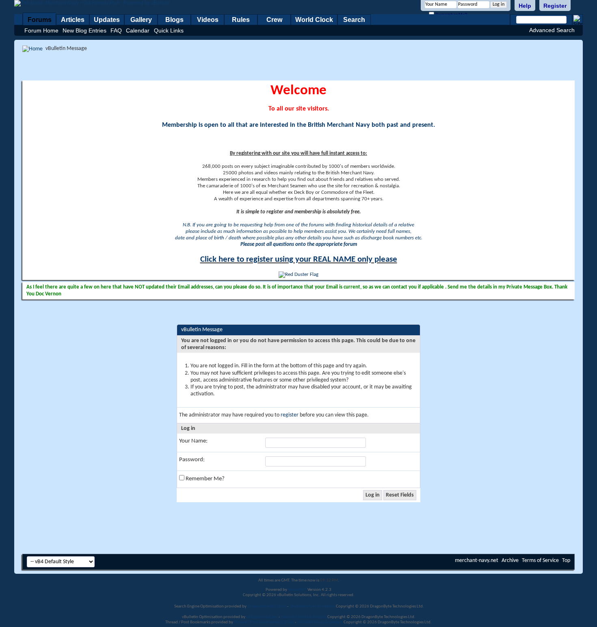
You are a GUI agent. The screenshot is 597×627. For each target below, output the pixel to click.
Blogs (174, 19)
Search (354, 19)
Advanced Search (552, 30)
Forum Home (41, 30)
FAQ (116, 30)
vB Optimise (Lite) (262, 617)
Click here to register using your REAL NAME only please (298, 259)
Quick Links (169, 30)
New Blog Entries (84, 30)
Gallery (141, 19)
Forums (40, 19)
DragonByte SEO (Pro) (266, 606)
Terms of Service (540, 561)
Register (555, 5)
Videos (207, 19)
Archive (510, 561)
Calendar (137, 30)
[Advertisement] (298, 66)
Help (525, 5)
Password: (192, 460)
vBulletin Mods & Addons (312, 606)
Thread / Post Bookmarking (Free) (264, 622)
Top (566, 561)
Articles (72, 19)
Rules (241, 19)
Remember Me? (204, 479)
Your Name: (193, 441)
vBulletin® (297, 590)
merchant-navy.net (476, 561)
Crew (274, 19)
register (289, 415)
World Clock (314, 19)
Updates (107, 19)
